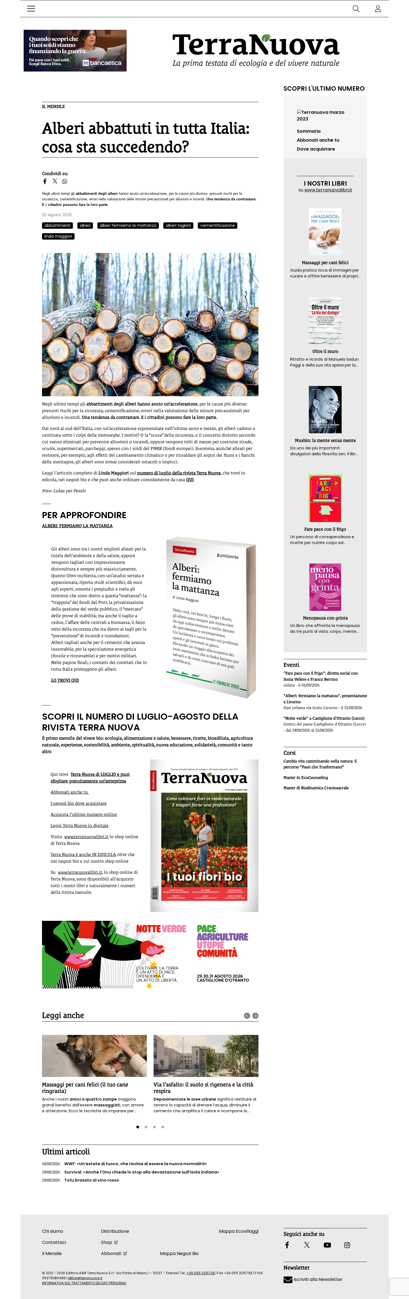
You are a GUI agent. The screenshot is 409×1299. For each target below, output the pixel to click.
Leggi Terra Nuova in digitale (80, 825)
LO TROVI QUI (65, 680)
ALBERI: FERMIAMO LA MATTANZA (77, 525)
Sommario (309, 131)
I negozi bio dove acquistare (79, 803)
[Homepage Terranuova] (256, 50)
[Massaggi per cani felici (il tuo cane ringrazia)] (94, 1056)
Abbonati (111, 1253)
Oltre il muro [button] (325, 351)
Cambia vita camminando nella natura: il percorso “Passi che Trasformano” (320, 764)
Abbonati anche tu (70, 792)
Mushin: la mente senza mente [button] (325, 440)
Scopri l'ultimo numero (324, 88)
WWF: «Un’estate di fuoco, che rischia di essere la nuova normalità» (124, 1164)
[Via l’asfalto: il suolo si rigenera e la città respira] (206, 1056)
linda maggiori (58, 236)
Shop (106, 1242)
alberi (85, 225)
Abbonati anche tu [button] (318, 140)
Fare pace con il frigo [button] (325, 529)
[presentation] (247, 1016)
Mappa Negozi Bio (179, 1253)
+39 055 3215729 (200, 1273)
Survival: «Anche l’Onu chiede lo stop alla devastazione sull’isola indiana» (130, 1172)
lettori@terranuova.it (85, 1278)
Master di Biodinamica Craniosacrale (316, 788)
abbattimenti (57, 225)
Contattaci (54, 1242)
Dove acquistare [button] (316, 149)
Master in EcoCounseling (306, 777)
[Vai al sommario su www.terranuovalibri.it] (325, 115)
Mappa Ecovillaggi (238, 1231)
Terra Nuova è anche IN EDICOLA (83, 854)
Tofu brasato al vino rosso (80, 1180)
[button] (31, 8)
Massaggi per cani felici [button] (325, 262)
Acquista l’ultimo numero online (84, 814)
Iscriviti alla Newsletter (317, 1279)
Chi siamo (52, 1231)
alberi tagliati (178, 225)
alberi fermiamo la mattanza (128, 225)
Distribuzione (115, 1231)
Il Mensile (53, 106)
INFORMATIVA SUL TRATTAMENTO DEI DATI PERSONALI (84, 1283)
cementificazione (217, 225)
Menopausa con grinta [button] (325, 618)
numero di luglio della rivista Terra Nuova (179, 473)
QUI (190, 479)
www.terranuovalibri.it (86, 836)
